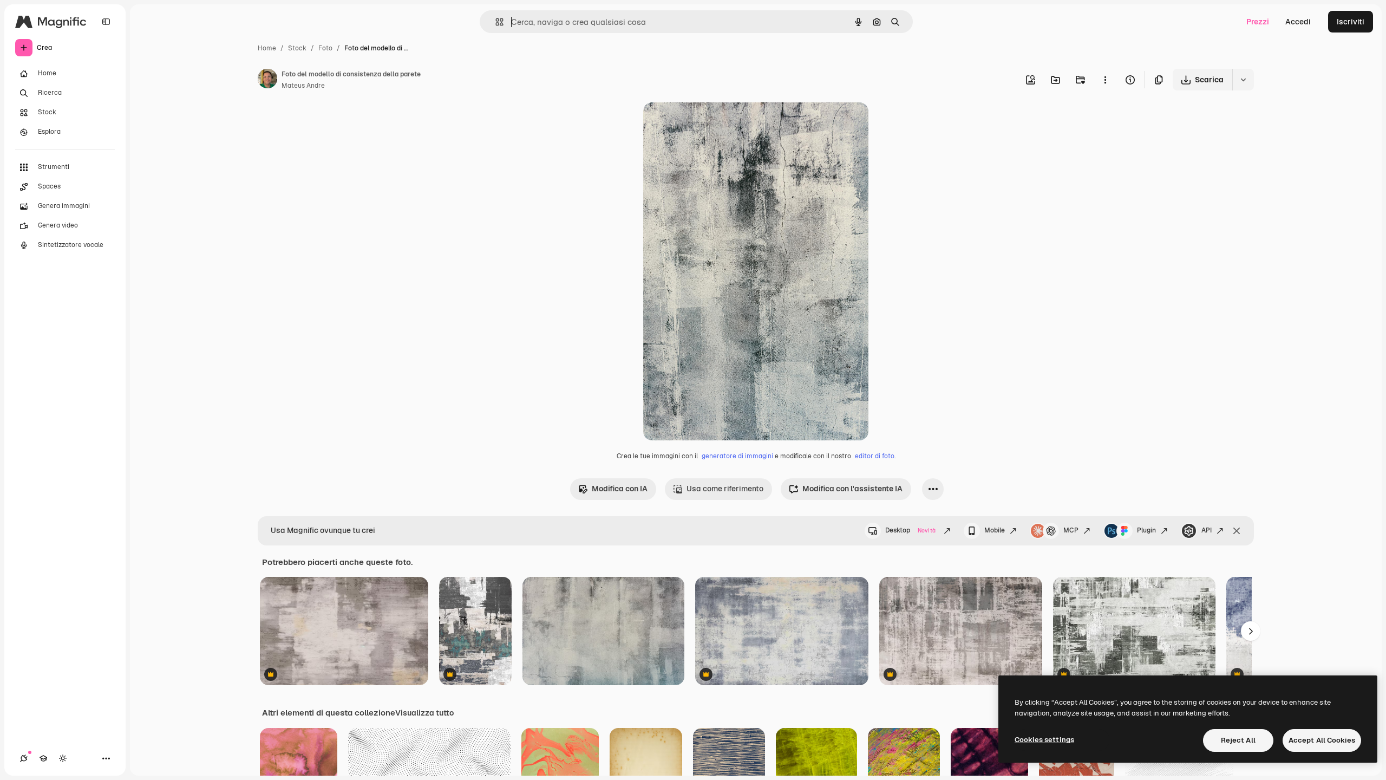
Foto (325, 48)
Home (267, 48)
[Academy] (43, 758)
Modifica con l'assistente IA (852, 488)
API (1206, 530)
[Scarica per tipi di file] (1243, 79)
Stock (297, 48)
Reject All (1238, 740)
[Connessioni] (23, 758)
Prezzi (1257, 22)
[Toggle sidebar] (106, 21)
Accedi (1298, 22)
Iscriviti (1350, 22)
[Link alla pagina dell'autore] (267, 80)
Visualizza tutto (424, 713)
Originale (714, 123)
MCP (1070, 530)
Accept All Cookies (1322, 740)
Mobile (994, 530)
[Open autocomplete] (495, 22)
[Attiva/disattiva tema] (62, 758)
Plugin (1146, 530)
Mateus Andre (303, 85)
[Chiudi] (1236, 530)
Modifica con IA (620, 488)
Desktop (910, 530)
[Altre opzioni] (1105, 79)
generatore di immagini (737, 456)
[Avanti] (1250, 631)
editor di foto (874, 456)
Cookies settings (1044, 739)
